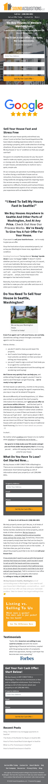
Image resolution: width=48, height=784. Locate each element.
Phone (24, 69)
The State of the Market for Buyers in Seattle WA (21, 738)
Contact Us (28, 17)
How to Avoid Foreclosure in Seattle (17, 748)
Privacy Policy (32, 768)
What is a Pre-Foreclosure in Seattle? (17, 745)
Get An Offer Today (11, 765)
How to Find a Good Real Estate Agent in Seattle (21, 741)
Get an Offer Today (15, 17)
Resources (21, 768)
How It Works (34, 765)
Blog (40, 768)
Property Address (24, 52)
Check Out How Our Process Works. (23, 226)
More (37, 17)
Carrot (39, 781)
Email (24, 61)
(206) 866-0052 (27, 14)
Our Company (11, 768)
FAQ (42, 765)
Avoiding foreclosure (11, 256)
